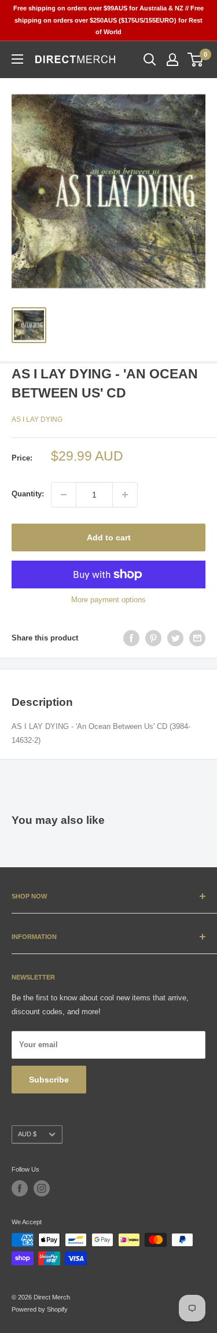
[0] (196, 60)
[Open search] (150, 59)
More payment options (108, 599)
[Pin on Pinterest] (153, 638)
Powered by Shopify (40, 1309)
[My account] (172, 59)
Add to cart (109, 537)
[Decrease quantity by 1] (64, 495)
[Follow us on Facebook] (20, 1188)
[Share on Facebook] (131, 638)
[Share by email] (197, 638)
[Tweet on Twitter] (175, 638)
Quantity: (28, 493)
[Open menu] (17, 59)
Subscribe (49, 1079)
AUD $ (27, 1134)
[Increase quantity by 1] (125, 495)
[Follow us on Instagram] (42, 1188)
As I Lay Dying (37, 419)
